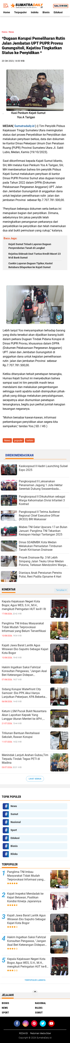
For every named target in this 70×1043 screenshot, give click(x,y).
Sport (14, 830)
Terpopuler (20, 12)
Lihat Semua (35, 779)
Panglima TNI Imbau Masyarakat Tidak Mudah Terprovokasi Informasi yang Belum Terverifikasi (24, 627)
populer (18, 440)
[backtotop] (35, 993)
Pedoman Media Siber (40, 1033)
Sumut (14, 814)
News (11, 32)
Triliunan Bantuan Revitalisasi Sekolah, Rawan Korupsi (21, 735)
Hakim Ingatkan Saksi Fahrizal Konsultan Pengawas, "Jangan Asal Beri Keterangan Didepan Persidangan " (24, 671)
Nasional (16, 822)
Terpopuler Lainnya (35, 980)
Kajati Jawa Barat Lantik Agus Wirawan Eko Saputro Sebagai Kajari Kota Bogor (25, 649)
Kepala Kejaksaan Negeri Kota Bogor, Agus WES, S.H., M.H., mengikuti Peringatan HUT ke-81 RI (24, 605)
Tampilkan (60, 590)
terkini (29, 440)
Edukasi (58, 12)
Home (6, 12)
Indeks (34, 12)
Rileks (14, 854)
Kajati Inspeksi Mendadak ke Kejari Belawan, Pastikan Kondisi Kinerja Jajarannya (25, 897)
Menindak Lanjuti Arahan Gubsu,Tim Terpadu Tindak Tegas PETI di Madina (25, 758)
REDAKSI (23, 1033)
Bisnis (46, 12)
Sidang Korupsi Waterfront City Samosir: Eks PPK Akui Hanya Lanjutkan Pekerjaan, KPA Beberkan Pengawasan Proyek (24, 693)
